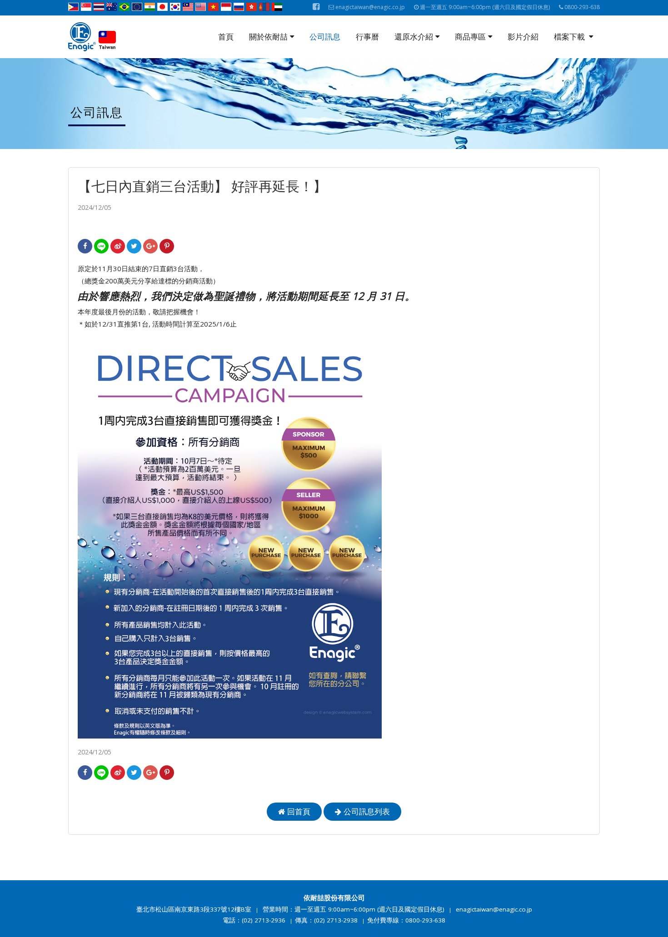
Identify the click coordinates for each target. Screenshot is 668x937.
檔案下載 (570, 36)
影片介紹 (523, 36)
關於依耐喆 (268, 36)
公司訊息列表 (367, 811)
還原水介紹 (413, 36)
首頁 (226, 36)
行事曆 (367, 36)
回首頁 (298, 811)
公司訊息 (324, 36)
